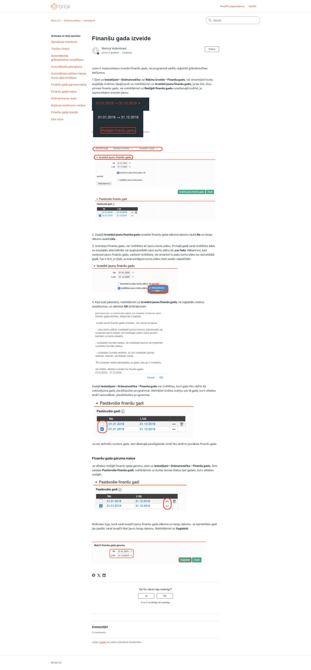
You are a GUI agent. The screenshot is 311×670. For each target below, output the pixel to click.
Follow (212, 49)
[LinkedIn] (104, 575)
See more (57, 119)
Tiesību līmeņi (60, 48)
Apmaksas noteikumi (64, 42)
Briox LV (55, 20)
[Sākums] (60, 6)
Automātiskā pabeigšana (66, 66)
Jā (146, 595)
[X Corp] (98, 575)
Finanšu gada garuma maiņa (69, 84)
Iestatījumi (89, 20)
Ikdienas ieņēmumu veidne (68, 105)
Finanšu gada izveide (64, 112)
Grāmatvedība (72, 20)
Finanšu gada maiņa (63, 91)
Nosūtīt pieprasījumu (232, 6)
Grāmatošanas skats (64, 98)
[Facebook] (93, 575)
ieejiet (103, 642)
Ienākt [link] (252, 6)
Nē (164, 595)
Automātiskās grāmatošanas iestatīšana (67, 58)
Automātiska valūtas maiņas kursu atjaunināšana (68, 75)
